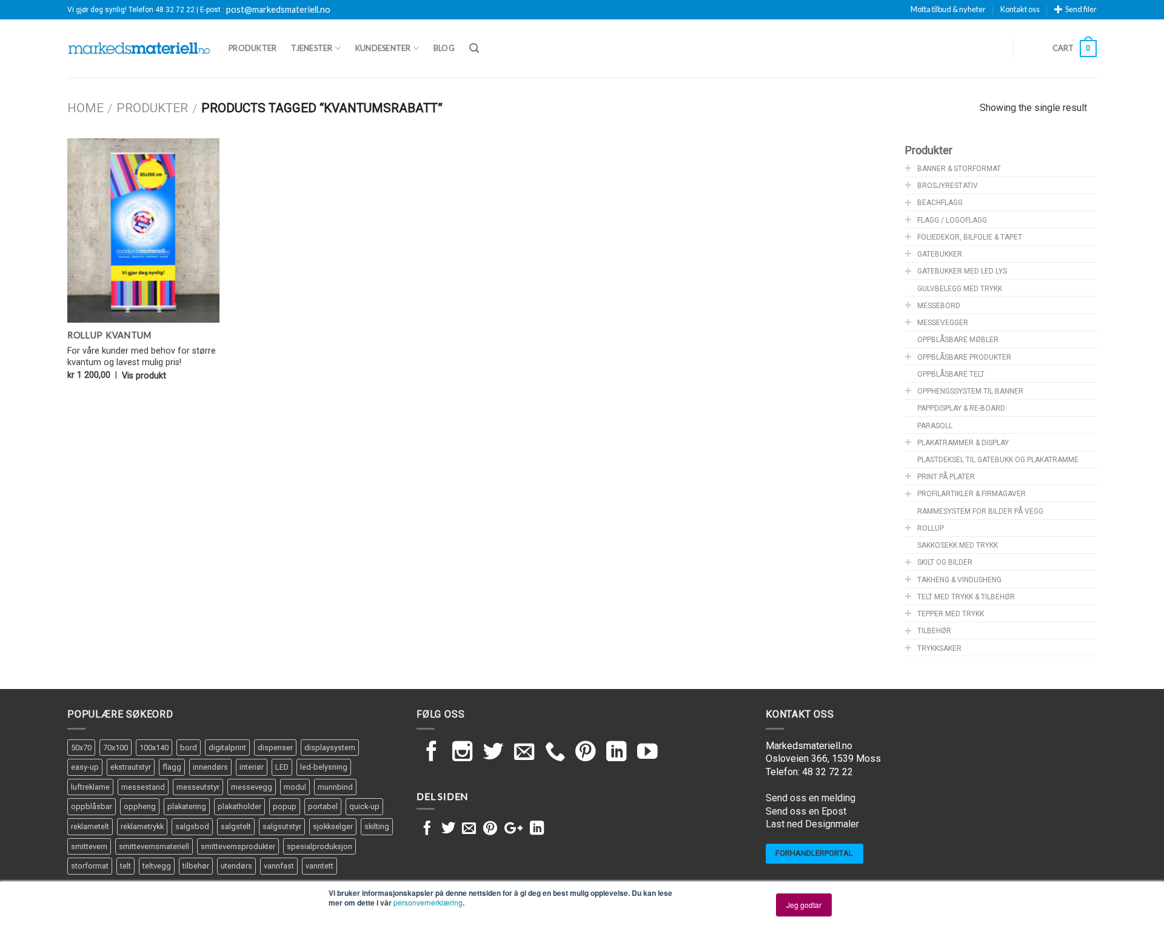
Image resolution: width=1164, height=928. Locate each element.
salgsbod (192, 826)
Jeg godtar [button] (803, 904)
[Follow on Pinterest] (585, 753)
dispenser (275, 747)
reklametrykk (142, 826)
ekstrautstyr (130, 767)
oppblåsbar (91, 806)
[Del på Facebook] (427, 829)
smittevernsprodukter (238, 846)
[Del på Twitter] (448, 829)
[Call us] (555, 753)
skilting (376, 826)
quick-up (364, 806)
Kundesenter (383, 48)
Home (85, 108)
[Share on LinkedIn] (537, 829)
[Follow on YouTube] (647, 753)
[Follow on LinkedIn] (616, 753)
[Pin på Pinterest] (490, 829)
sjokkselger (333, 826)
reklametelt (90, 826)
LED (282, 767)
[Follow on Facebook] (431, 753)
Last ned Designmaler (812, 824)
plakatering (186, 806)
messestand (143, 787)
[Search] (474, 48)
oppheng (140, 806)
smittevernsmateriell (154, 846)
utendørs (236, 865)
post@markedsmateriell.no (278, 10)
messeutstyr (197, 787)
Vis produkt (144, 376)
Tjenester (311, 48)
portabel (323, 806)
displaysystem (329, 747)
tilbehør (195, 865)
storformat (90, 865)
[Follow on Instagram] (462, 753)
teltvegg (156, 865)
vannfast (279, 865)
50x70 (81, 747)
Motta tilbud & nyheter (948, 9)
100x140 (154, 747)
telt (125, 865)
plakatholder (239, 806)
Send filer (1081, 9)
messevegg (251, 787)
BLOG (444, 48)
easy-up (85, 767)
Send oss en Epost (806, 811)
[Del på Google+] (513, 829)
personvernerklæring (428, 902)
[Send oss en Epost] (524, 753)
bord (188, 747)
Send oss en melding (810, 798)
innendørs (210, 767)
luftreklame (90, 787)
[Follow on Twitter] (493, 753)
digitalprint (227, 747)
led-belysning (323, 767)
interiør (251, 767)
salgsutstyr (282, 826)
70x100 (115, 747)
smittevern (89, 846)
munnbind (335, 787)
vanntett (319, 865)
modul (295, 787)
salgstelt (236, 826)
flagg (171, 767)
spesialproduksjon (319, 846)
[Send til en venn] (469, 829)
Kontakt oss (1020, 9)
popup (284, 806)
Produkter (252, 48)
